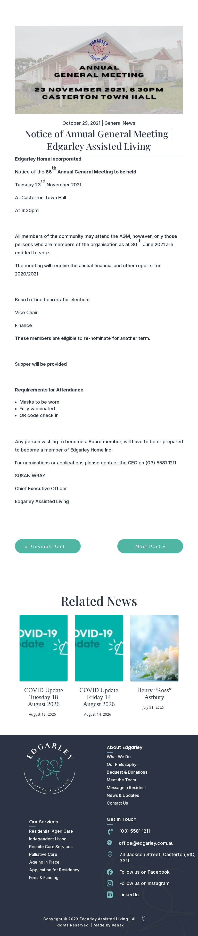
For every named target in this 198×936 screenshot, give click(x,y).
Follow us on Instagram (144, 883)
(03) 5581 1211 (134, 831)
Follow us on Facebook (144, 872)
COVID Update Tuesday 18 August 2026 (43, 697)
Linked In (129, 894)
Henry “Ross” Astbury (154, 693)
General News (119, 123)
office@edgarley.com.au (146, 843)
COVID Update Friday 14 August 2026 (98, 697)
